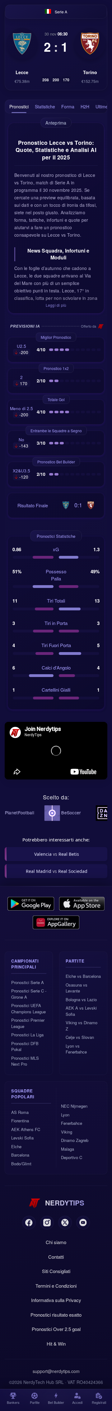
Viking (66, 1132)
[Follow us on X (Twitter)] (65, 1222)
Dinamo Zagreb (74, 1140)
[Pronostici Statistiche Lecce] (22, 43)
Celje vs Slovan (80, 1037)
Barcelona (20, 1155)
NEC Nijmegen (74, 1106)
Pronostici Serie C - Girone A (28, 994)
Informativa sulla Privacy (56, 1300)
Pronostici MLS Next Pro (25, 1061)
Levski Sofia (22, 1138)
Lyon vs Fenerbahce (76, 1049)
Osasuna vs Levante (76, 988)
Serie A (61, 11)
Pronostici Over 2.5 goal (56, 1329)
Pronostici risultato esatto (56, 1314)
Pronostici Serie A (27, 982)
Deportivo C (71, 1157)
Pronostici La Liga (27, 1035)
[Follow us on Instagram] (47, 1222)
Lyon (65, 1115)
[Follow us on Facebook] (29, 1222)
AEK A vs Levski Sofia (81, 1011)
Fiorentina (20, 1121)
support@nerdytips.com (56, 1371)
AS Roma (20, 1112)
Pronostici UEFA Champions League (28, 1008)
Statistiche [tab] (45, 106)
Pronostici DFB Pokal (25, 1046)
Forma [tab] (67, 106)
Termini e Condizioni (56, 1285)
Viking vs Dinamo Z (81, 1026)
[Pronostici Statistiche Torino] (90, 43)
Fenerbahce (71, 1123)
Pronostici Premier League (27, 1023)
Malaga (67, 1149)
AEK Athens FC (25, 1129)
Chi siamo (56, 1242)
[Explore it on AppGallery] (56, 922)
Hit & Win (56, 1343)
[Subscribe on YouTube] (83, 1222)
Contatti (56, 1256)
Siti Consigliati (56, 1271)
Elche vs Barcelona (83, 976)
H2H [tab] (85, 106)
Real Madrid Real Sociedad (56, 871)
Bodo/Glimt (21, 1164)
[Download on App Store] (81, 903)
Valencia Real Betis (56, 854)
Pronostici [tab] (19, 106)
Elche (16, 1146)
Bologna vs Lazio (81, 999)
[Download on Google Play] (31, 903)
